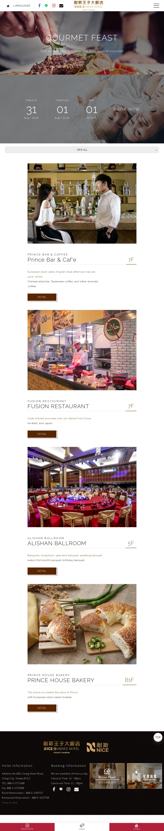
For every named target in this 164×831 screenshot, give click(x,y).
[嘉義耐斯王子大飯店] (9, 5)
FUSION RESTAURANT (58, 406)
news (82, 829)
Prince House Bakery (49, 675)
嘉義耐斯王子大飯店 (88, 5)
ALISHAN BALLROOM (57, 543)
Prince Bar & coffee (48, 254)
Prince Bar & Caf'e (52, 259)
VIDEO (136, 829)
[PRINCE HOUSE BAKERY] (82, 624)
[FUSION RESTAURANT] (82, 350)
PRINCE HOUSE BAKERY (61, 680)
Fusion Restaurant (47, 401)
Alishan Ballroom (46, 538)
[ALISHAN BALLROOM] (82, 487)
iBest (14, 802)
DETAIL (42, 297)
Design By (7, 802)
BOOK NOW (27, 829)
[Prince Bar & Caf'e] (82, 203)
